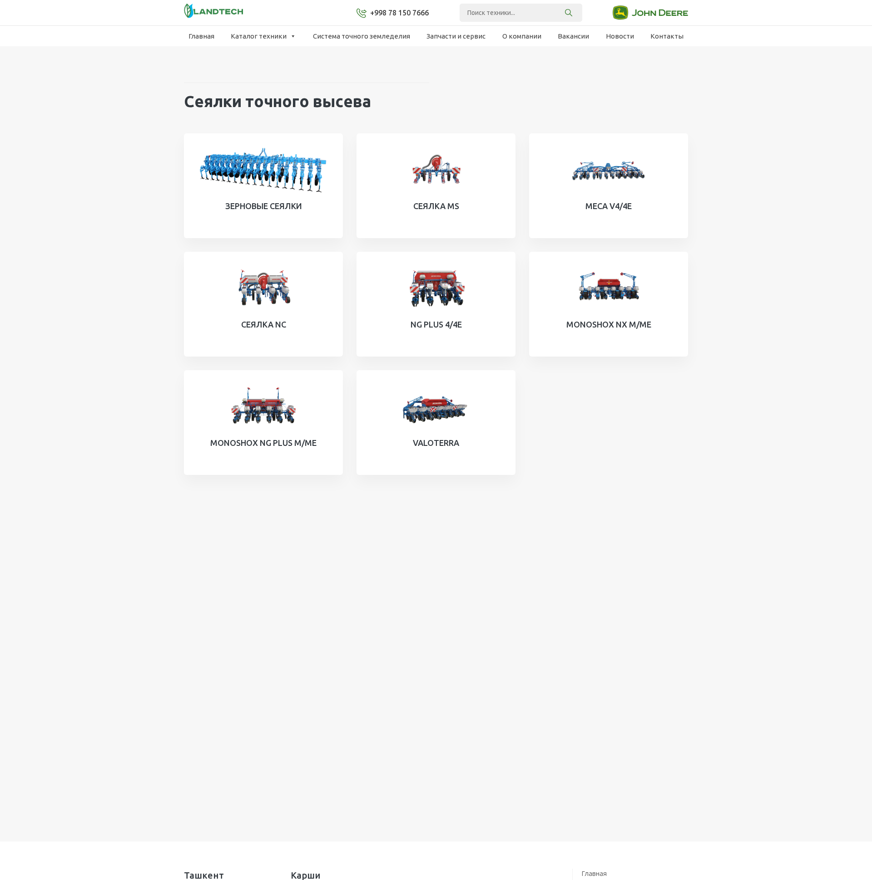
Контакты (667, 36)
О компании (521, 36)
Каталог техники (259, 36)
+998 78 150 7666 (399, 13)
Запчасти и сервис (456, 36)
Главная (201, 36)
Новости (620, 36)
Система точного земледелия (361, 36)
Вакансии (573, 36)
